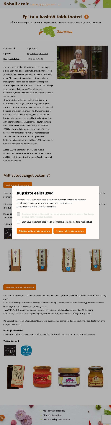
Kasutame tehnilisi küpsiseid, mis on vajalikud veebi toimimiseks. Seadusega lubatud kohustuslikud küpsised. (58, 215)
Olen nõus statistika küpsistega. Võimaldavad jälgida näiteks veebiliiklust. (57, 222)
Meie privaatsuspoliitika (27, 206)
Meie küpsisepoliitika (47, 206)
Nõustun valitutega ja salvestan (34, 231)
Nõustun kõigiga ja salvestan (70, 231)
